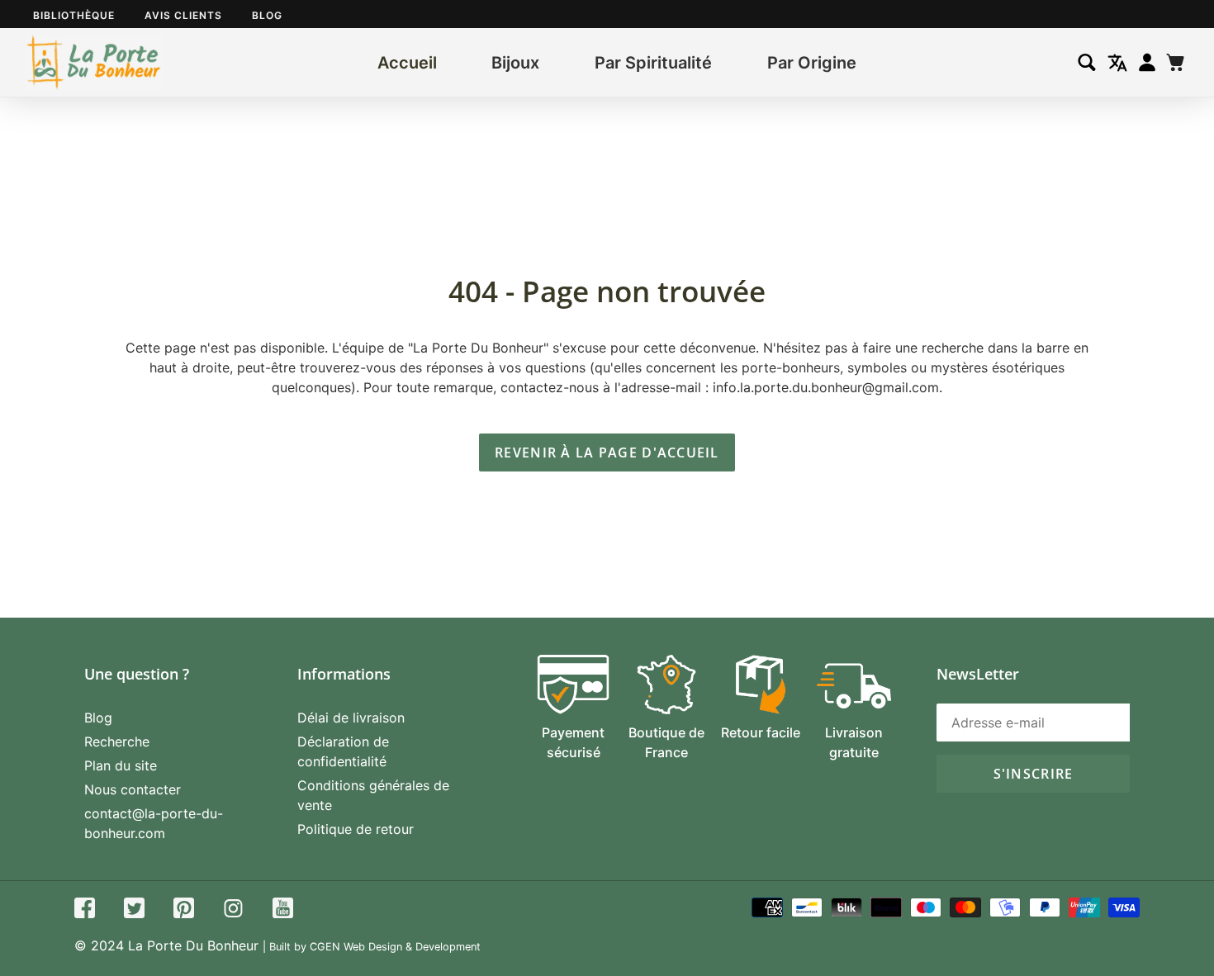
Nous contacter (132, 789)
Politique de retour (355, 829)
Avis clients (183, 15)
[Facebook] (84, 910)
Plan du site (120, 765)
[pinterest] (183, 910)
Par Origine (811, 63)
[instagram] (233, 910)
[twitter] (134, 910)
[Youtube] (283, 910)
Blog (267, 15)
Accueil (407, 63)
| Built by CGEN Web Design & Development (372, 946)
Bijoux (515, 63)
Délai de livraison (351, 717)
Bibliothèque (74, 15)
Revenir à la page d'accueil (607, 452)
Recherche (116, 741)
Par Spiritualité (653, 63)
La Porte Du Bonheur (193, 945)
